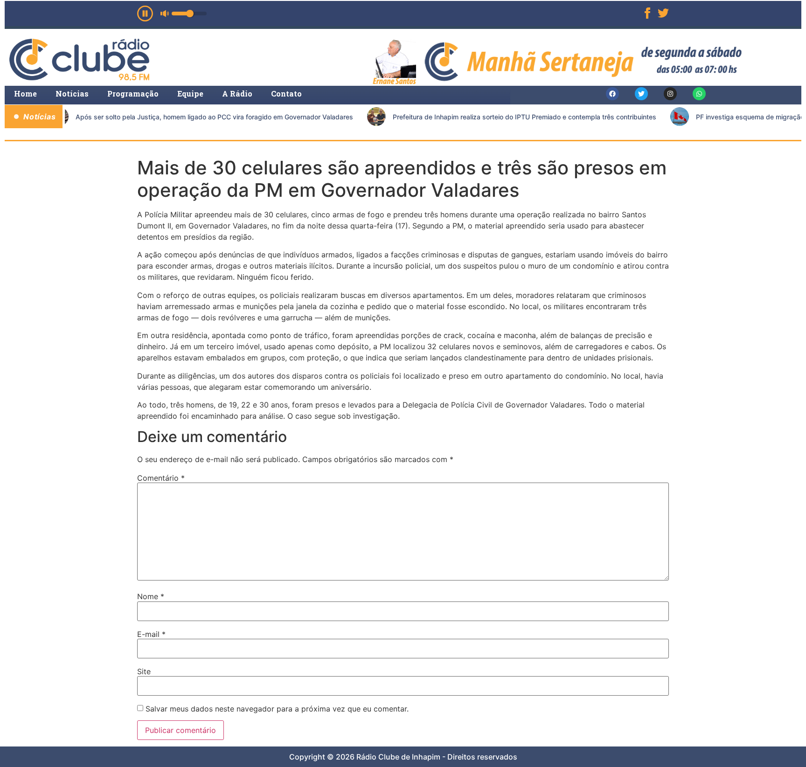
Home (25, 93)
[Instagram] (670, 93)
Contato (286, 93)
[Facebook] (612, 93)
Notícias (72, 93)
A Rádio (237, 93)
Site (144, 671)
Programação (133, 93)
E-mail (151, 634)
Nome (150, 596)
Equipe (190, 93)
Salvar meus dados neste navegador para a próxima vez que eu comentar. (277, 708)
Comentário (161, 478)
